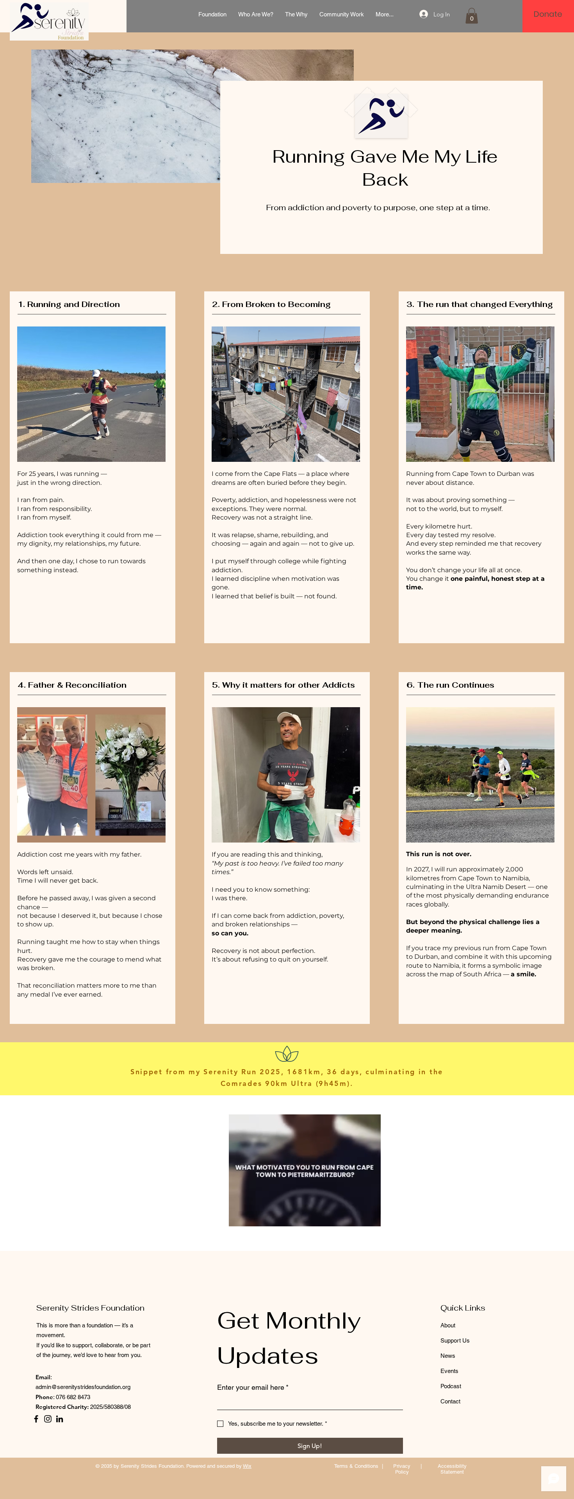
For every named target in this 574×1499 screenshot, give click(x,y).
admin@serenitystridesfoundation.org (83, 1387)
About (447, 1325)
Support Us (455, 1340)
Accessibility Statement (452, 1469)
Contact (450, 1401)
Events (449, 1371)
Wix (247, 1466)
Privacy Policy (401, 1469)
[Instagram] (48, 1419)
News (447, 1355)
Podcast (450, 1386)
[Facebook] (36, 1419)
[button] (471, 16)
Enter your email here (253, 1387)
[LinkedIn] (59, 1419)
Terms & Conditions (356, 1466)
